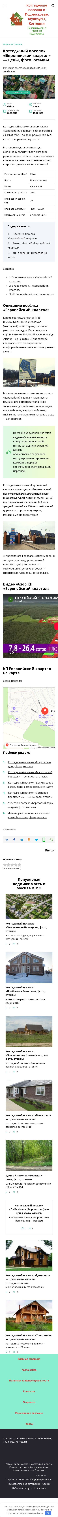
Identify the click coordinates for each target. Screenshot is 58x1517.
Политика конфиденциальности (29, 1380)
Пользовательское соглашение (24, 1483)
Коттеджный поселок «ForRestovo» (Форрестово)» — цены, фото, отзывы (29, 1209)
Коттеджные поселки (18, 92)
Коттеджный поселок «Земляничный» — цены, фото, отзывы (26, 927)
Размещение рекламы (29, 1413)
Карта (29, 1424)
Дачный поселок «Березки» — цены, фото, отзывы (25, 1177)
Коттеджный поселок (16, 126)
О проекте (29, 1402)
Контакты (29, 1391)
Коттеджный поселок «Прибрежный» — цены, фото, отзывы (25, 991)
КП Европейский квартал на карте (31, 294)
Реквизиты (40, 1488)
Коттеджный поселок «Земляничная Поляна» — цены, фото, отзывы (27, 1055)
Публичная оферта (22, 1488)
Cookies (46, 1483)
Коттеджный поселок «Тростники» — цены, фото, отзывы (29, 1337)
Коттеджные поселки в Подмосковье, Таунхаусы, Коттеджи (37, 14)
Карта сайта (29, 1370)
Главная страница (12, 44)
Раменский (10, 829)
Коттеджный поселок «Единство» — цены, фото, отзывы (28, 1277)
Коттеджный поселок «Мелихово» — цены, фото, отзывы (28, 1117)
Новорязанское (38, 180)
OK (48, 1513)
